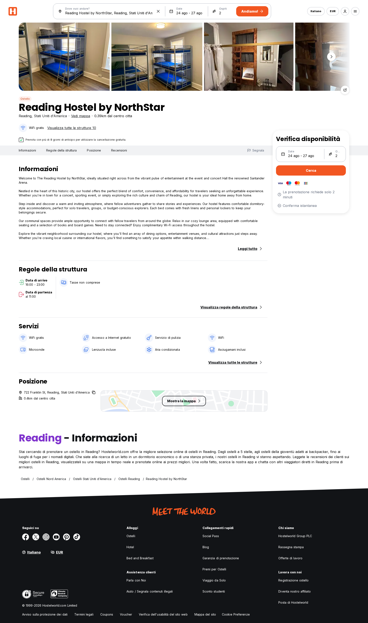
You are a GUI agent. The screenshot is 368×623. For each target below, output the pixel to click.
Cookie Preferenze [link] (236, 614)
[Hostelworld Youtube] (56, 537)
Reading (25, 116)
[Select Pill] (345, 11)
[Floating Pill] (331, 56)
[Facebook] (25, 537)
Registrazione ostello (293, 580)
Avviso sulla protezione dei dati (45, 614)
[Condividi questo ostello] (345, 90)
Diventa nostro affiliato (294, 591)
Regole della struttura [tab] (61, 150)
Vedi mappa (80, 116)
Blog (206, 547)
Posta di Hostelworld (293, 602)
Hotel (130, 547)
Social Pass (211, 536)
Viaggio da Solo (214, 580)
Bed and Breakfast (140, 558)
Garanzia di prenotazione (221, 558)
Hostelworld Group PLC (295, 536)
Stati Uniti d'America (50, 116)
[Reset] (158, 11)
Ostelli (130, 536)
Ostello (25, 98)
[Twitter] (35, 537)
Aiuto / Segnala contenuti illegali (149, 591)
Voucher (126, 614)
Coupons (106, 614)
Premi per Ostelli (214, 569)
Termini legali (83, 614)
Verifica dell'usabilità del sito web (163, 614)
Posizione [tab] (94, 150)
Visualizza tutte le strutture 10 (71, 128)
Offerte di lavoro (290, 558)
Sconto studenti (214, 591)
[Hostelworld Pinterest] (66, 537)
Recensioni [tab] (119, 150)
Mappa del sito (205, 614)
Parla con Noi (136, 580)
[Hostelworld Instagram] (46, 537)
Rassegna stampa (291, 547)
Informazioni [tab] (27, 150)
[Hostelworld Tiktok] (76, 537)
